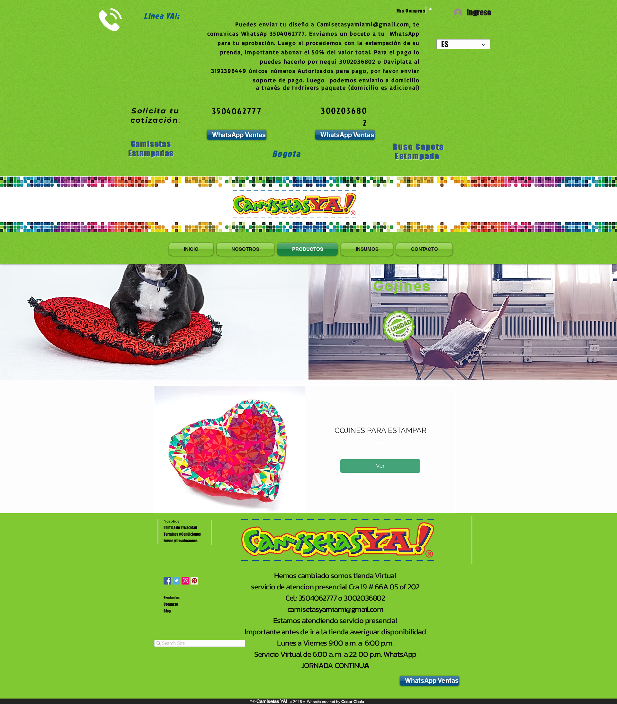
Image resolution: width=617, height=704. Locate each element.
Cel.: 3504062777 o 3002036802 (335, 597)
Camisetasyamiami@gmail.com (363, 24)
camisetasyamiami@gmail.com (335, 609)
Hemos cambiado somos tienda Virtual (335, 575)
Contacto (171, 604)
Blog (167, 611)
